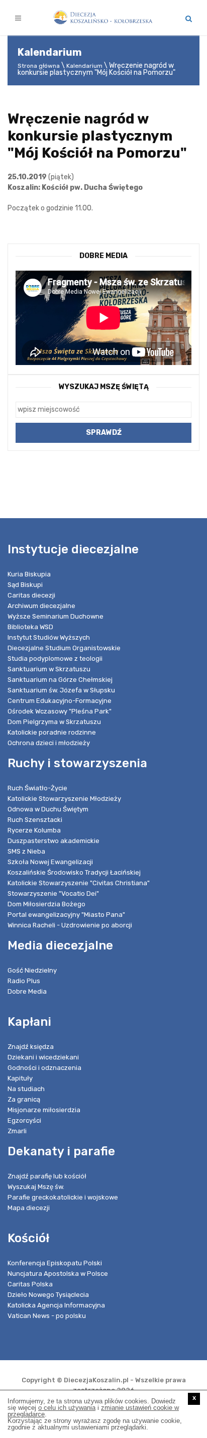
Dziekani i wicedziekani (43, 1057)
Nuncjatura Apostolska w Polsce (58, 1273)
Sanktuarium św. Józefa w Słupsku (61, 690)
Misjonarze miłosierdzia (44, 1110)
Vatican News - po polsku (47, 1316)
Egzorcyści (24, 1120)
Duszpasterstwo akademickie (53, 841)
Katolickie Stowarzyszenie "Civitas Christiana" (79, 883)
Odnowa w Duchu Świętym (48, 809)
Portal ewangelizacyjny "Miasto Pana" (66, 914)
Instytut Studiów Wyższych (49, 637)
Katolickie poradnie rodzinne (52, 732)
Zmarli (17, 1131)
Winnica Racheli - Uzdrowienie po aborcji (70, 925)
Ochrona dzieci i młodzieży (49, 743)
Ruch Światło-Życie (37, 788)
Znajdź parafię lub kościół (47, 1176)
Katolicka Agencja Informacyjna (56, 1305)
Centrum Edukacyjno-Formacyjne (60, 700)
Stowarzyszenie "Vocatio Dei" (53, 893)
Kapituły (20, 1078)
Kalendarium (84, 65)
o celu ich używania (66, 1407)
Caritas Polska (30, 1284)
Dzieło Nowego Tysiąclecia (48, 1294)
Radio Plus (24, 981)
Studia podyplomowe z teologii (55, 658)
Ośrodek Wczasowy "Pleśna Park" (60, 711)
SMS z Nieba (26, 851)
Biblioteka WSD (30, 627)
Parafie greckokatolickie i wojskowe (63, 1197)
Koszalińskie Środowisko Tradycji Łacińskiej (74, 872)
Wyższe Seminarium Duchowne (56, 616)
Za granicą (24, 1099)
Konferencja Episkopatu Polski (55, 1263)
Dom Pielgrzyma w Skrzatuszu (54, 722)
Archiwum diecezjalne (41, 606)
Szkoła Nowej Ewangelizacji (50, 862)
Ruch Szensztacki (35, 819)
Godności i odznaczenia (44, 1067)
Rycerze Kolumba (34, 830)
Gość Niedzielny (32, 970)
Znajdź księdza (31, 1046)
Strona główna (39, 65)
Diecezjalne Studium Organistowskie (64, 648)
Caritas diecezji (31, 595)
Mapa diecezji (29, 1208)
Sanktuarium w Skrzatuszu (49, 669)
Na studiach (26, 1089)
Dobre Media (27, 991)
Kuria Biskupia (29, 574)
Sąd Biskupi (25, 584)
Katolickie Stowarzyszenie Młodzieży (64, 798)
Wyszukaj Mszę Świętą (104, 387)
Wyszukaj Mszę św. (36, 1186)
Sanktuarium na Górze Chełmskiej (60, 679)
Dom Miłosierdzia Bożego (46, 904)
